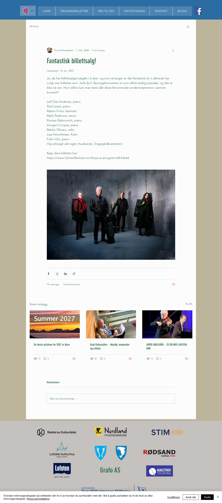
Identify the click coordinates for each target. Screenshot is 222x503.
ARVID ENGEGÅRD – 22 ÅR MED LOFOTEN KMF (166, 346)
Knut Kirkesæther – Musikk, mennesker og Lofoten (110, 346)
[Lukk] (218, 497)
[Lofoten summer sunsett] (55, 324)
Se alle (189, 303)
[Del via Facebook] (48, 273)
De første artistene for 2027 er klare (52, 345)
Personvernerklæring (38, 498)
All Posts (34, 26)
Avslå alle (191, 497)
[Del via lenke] (74, 273)
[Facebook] (198, 11)
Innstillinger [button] (173, 497)
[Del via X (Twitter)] (57, 273)
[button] (74, 11)
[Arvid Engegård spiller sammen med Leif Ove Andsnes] (167, 324)
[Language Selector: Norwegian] (28, 11)
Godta (207, 497)
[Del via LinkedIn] (65, 273)
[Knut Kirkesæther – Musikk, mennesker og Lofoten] (111, 324)
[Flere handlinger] (173, 50)
